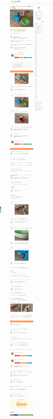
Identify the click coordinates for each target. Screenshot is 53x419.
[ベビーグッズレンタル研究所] (15, 1)
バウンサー (36, 91)
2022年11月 (36, 57)
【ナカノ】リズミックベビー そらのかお (18, 352)
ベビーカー (36, 92)
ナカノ (11, 86)
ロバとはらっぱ (29, 349)
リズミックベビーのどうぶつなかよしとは (17, 63)
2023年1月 (36, 55)
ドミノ (39, 105)
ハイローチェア (36, 106)
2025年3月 (36, 40)
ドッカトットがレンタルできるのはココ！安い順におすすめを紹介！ (39, 32)
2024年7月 (36, 48)
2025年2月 (36, 41)
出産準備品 (40, 109)
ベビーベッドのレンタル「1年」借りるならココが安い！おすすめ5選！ (39, 31)
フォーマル (36, 107)
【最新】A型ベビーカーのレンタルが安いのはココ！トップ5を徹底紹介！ (39, 27)
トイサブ (36, 90)
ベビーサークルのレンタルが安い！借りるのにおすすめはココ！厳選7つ (39, 25)
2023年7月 (36, 50)
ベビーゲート (41, 107)
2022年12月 (36, 56)
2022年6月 (36, 63)
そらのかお (26, 349)
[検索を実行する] (42, 21)
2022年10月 (36, 58)
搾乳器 (37, 110)
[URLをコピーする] (0, 212)
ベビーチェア (39, 108)
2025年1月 (36, 42)
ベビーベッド (36, 109)
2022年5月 (36, 64)
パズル (41, 106)
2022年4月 (36, 65)
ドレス (40, 105)
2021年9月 (36, 73)
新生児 (39, 110)
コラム (36, 85)
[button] (0, 206)
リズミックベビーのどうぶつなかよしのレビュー (17, 64)
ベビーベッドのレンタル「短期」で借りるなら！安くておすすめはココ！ (39, 29)
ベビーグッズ (36, 93)
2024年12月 (36, 43)
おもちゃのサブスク (20, 370)
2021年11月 (36, 71)
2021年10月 (36, 72)
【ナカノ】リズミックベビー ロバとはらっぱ (18, 359)
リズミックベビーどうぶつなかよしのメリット (18, 65)
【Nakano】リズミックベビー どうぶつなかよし (19, 54)
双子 (42, 109)
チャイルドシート (36, 105)
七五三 (38, 109)
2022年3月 (36, 66)
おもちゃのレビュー (37, 84)
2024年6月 (36, 49)
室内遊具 (36, 98)
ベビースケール (36, 108)
